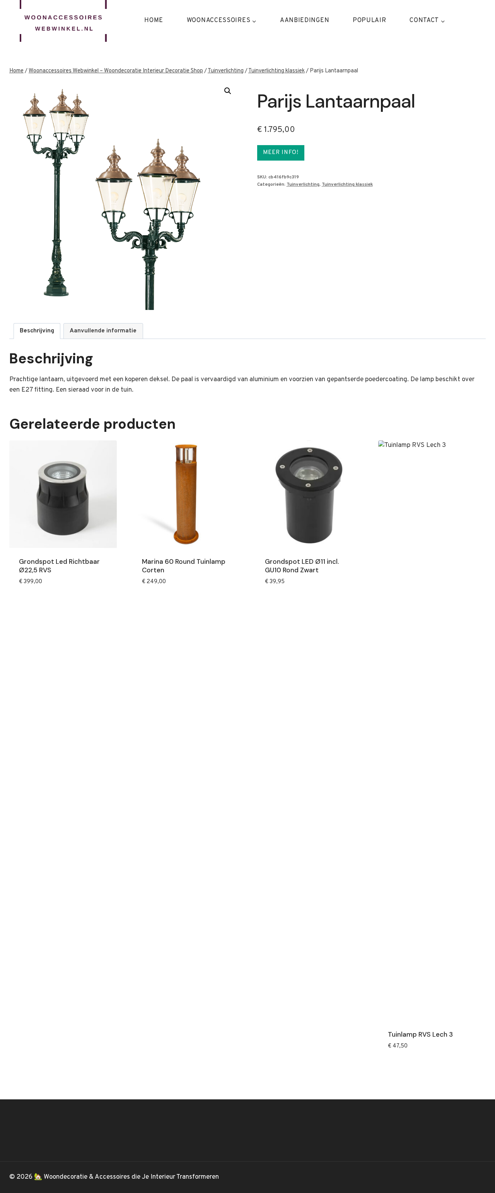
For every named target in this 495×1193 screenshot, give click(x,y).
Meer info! (281, 152)
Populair (369, 20)
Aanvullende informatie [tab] (103, 331)
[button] (228, 91)
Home (153, 20)
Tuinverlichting (303, 184)
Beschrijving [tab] (37, 331)
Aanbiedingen (304, 20)
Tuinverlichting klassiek (347, 184)
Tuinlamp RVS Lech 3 (420, 1034)
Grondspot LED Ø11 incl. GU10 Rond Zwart (302, 565)
